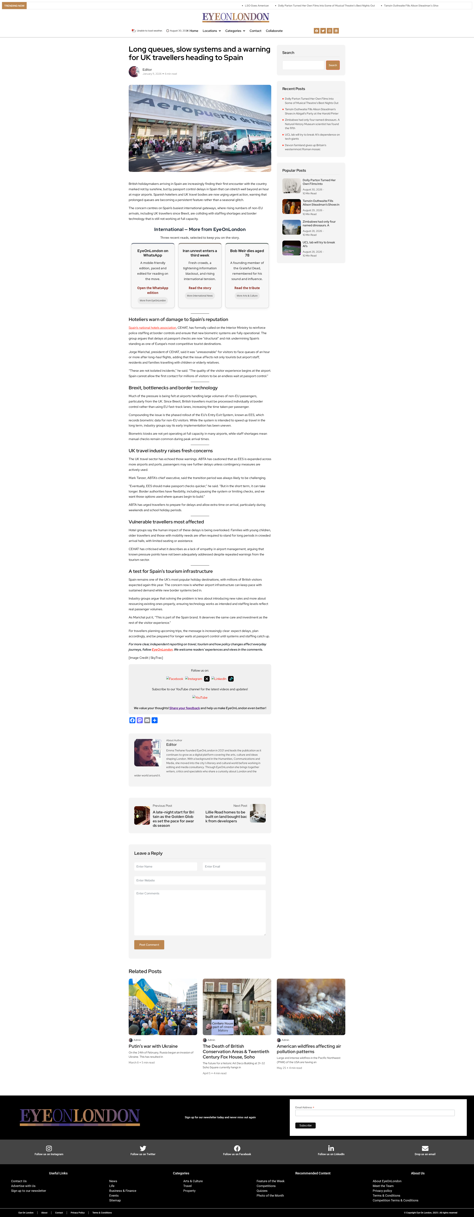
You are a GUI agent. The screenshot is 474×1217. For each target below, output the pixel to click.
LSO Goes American (209, 5)
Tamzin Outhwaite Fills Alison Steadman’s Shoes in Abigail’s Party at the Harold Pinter (386, 5)
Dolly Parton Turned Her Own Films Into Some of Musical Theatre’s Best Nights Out (279, 5)
